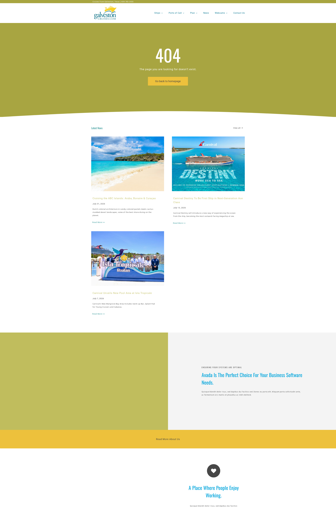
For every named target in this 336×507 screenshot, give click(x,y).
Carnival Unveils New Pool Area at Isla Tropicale (122, 293)
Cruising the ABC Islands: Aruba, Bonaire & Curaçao (124, 198)
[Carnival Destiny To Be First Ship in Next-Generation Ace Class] (208, 164)
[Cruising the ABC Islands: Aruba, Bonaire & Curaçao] (127, 164)
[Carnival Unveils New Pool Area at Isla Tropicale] (127, 258)
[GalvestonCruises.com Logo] (106, 5)
